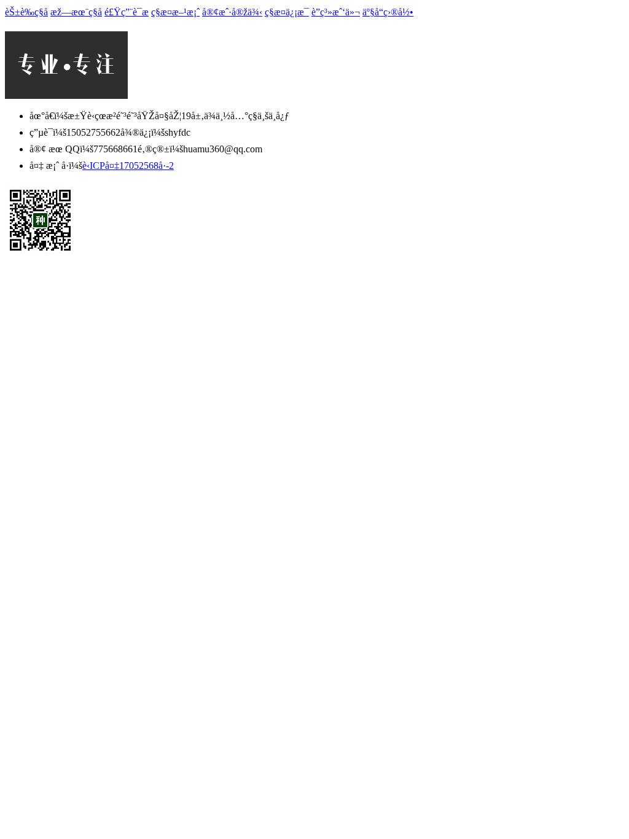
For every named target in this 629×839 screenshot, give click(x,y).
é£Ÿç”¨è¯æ (126, 12)
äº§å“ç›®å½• (387, 12)
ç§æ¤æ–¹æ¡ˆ (175, 12)
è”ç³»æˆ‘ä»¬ (335, 12)
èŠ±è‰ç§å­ (26, 12)
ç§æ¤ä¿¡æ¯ (287, 12)
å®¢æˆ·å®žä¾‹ (232, 12)
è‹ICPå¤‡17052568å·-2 (128, 165)
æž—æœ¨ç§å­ (76, 12)
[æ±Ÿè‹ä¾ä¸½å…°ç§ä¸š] (66, 95)
